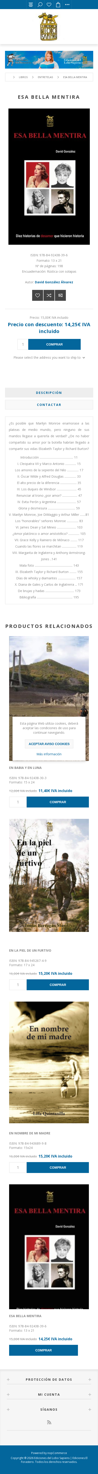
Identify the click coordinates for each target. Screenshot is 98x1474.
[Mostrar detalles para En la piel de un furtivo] (49, 881)
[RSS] (49, 1422)
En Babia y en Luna (25, 767)
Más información (49, 754)
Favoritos (49, 4)
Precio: (35, 317)
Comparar (49, 295)
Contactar (49, 404)
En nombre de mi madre (29, 1133)
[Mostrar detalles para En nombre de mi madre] (49, 1064)
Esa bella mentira (25, 1316)
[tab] (49, 393)
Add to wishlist (37, 295)
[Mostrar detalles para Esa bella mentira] (49, 1246)
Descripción (49, 392)
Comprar (54, 344)
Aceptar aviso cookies (49, 744)
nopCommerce (57, 1453)
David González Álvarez (54, 282)
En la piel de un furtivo (30, 950)
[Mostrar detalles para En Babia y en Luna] (49, 698)
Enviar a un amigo (60, 295)
